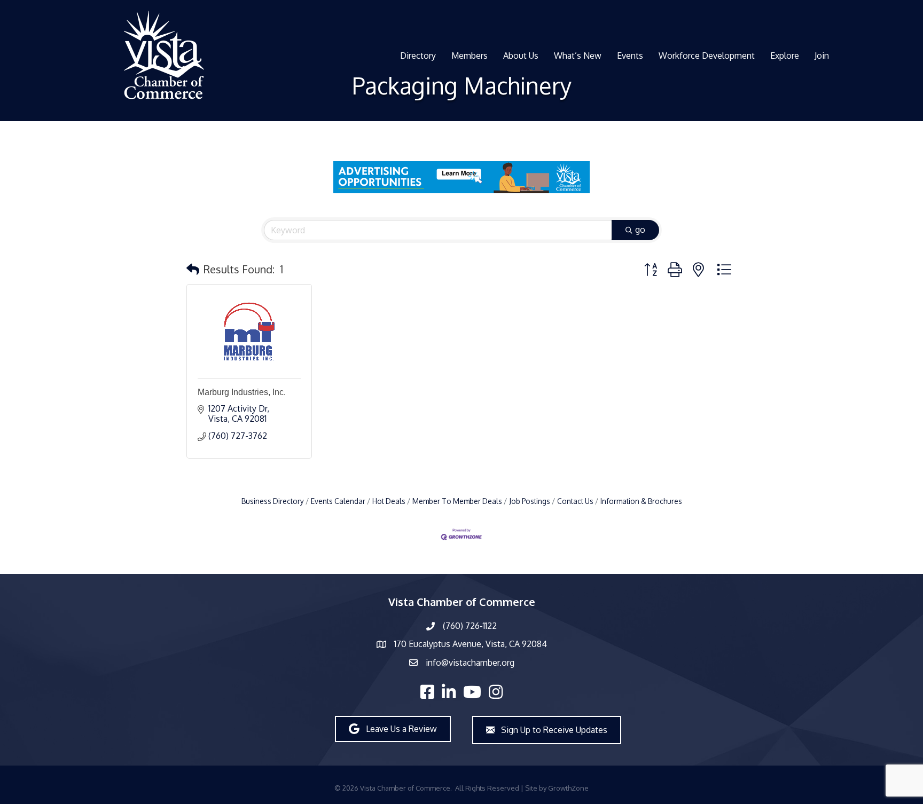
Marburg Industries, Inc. (242, 392)
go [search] (640, 229)
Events (630, 55)
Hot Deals (388, 501)
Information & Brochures (641, 501)
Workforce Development (707, 55)
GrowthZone (568, 788)
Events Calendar (338, 501)
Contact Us (575, 501)
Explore (784, 55)
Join (822, 55)
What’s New (577, 55)
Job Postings (529, 501)
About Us (520, 55)
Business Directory (272, 501)
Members (469, 55)
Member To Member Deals (457, 501)
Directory (418, 55)
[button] (192, 269)
